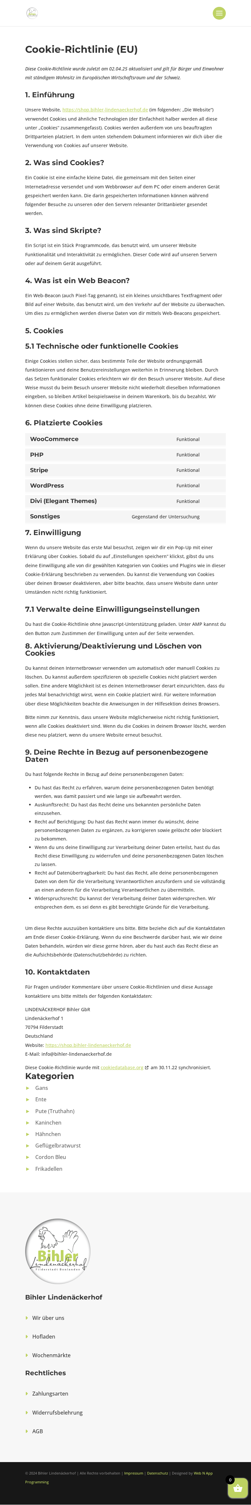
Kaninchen (48, 1122)
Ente (40, 1099)
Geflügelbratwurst (58, 1145)
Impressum (133, 1473)
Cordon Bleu (50, 1157)
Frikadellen (48, 1168)
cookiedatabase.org (122, 1067)
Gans (41, 1087)
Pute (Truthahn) (55, 1111)
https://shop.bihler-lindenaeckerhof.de (105, 109)
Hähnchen (48, 1134)
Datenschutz (157, 1473)
